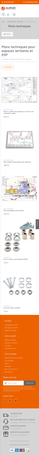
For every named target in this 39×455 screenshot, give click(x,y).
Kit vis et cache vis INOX (12, 308)
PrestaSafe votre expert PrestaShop (19, 444)
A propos (8, 346)
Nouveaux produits (11, 328)
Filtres (8, 34)
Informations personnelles (13, 358)
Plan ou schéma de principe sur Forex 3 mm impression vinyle (19, 112)
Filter (37, 223)
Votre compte (10, 354)
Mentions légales (10, 340)
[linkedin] (10, 401)
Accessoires (7, 257)
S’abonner (29, 383)
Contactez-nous (31, 2)
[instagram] (5, 401)
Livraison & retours (11, 343)
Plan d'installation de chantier (14, 211)
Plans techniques (8, 109)
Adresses (8, 366)
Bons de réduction (11, 369)
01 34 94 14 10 (9, 2)
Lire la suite (8, 67)
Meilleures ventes (10, 330)
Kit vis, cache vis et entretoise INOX (16, 259)
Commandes (9, 361)
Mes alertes (8, 372)
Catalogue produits (11, 325)
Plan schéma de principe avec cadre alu (17, 162)
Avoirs (7, 363)
